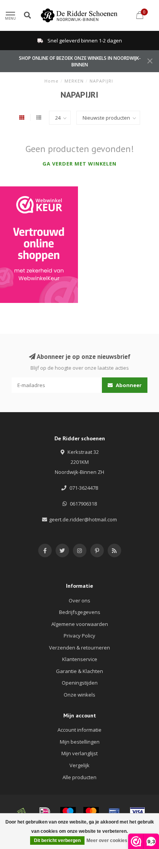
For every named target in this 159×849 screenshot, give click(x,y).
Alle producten (79, 777)
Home (51, 81)
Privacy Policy (79, 635)
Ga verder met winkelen (79, 163)
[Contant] (21, 812)
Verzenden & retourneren (79, 647)
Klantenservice (79, 659)
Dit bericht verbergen (57, 840)
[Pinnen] (114, 812)
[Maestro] (68, 812)
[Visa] (137, 812)
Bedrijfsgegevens (79, 612)
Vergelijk (79, 765)
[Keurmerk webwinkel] (39, 244)
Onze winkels (79, 694)
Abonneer (128, 385)
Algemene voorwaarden (79, 624)
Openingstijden (80, 682)
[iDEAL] (44, 812)
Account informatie (79, 729)
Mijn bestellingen (80, 741)
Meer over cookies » (108, 840)
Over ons (79, 600)
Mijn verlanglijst (79, 753)
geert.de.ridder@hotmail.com (83, 519)
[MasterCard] (91, 812)
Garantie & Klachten (79, 671)
